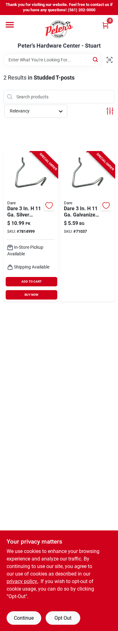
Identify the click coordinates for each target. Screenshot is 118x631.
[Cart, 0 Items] (105, 25)
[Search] (95, 59)
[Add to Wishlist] (49, 206)
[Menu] (10, 25)
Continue (24, 618)
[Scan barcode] (109, 60)
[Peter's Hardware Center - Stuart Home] (59, 28)
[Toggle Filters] (110, 111)
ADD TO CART (31, 281)
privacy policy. (22, 581)
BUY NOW (31, 294)
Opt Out (62, 618)
